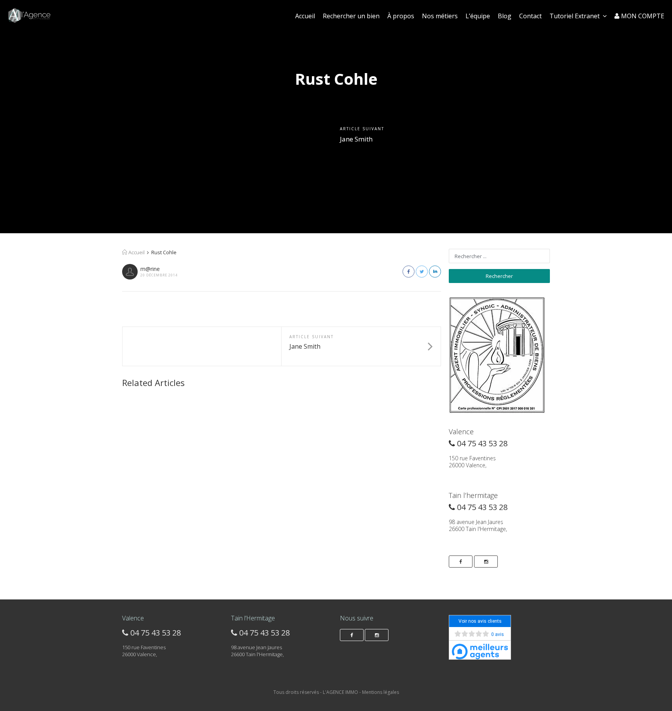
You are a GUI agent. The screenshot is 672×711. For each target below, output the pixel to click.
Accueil (305, 16)
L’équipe (478, 16)
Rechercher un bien (351, 16)
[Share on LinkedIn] (435, 272)
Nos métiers (440, 16)
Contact (530, 16)
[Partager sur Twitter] (422, 272)
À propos (400, 16)
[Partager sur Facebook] (408, 272)
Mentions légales (380, 692)
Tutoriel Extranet (575, 16)
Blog (504, 16)
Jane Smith (356, 139)
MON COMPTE (642, 16)
